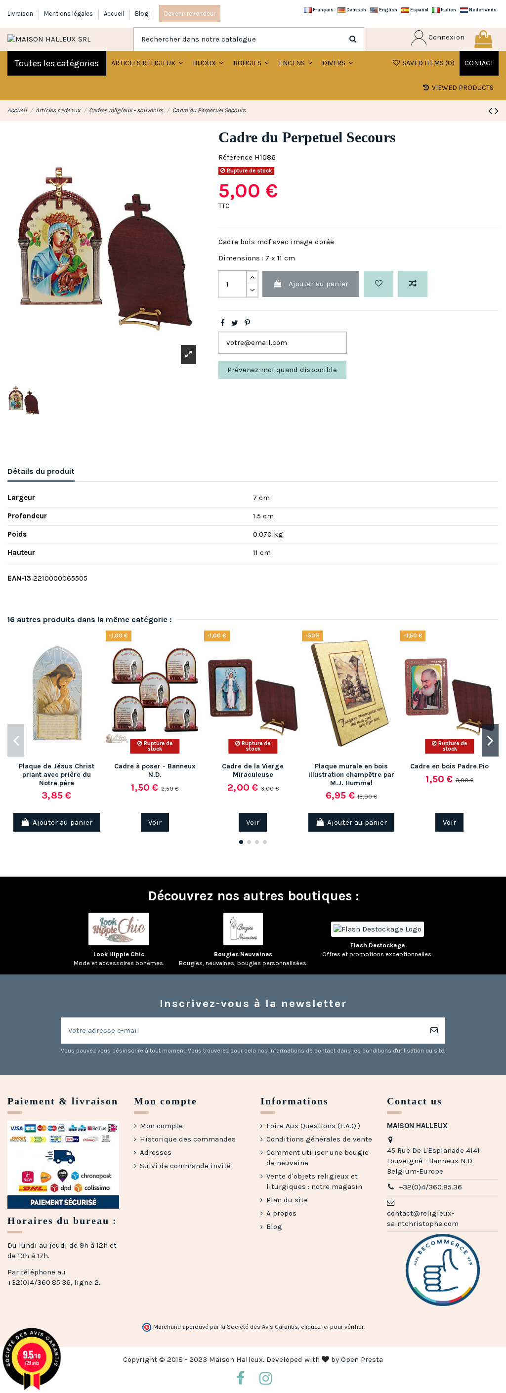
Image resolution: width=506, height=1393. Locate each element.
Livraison (21, 13)
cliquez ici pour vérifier (332, 1326)
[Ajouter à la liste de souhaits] (378, 284)
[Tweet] (234, 323)
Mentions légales (69, 13)
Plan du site (287, 1199)
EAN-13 (19, 578)
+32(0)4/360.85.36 (430, 1186)
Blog (141, 13)
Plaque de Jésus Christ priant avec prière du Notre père (56, 774)
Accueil (115, 13)
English (387, 9)
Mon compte (161, 1125)
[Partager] (222, 323)
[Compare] (98, 664)
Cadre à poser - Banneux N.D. (155, 770)
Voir (155, 822)
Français (323, 9)
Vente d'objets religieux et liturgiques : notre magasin (314, 1181)
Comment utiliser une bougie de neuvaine (317, 1157)
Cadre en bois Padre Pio (449, 766)
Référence (235, 157)
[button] (208, 63)
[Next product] (497, 111)
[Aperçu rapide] (98, 681)
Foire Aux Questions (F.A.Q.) (313, 1125)
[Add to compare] (412, 284)
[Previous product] (491, 111)
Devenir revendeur (189, 13)
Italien (448, 9)
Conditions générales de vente (319, 1139)
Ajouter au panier (318, 283)
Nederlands (482, 9)
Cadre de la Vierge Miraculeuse (253, 770)
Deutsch (355, 9)
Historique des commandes (188, 1139)
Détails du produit (41, 471)
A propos (281, 1213)
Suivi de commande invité (185, 1165)
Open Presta (362, 1359)
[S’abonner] (434, 1030)
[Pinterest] (247, 323)
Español (418, 9)
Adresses (155, 1152)
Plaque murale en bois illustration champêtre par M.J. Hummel (351, 774)
